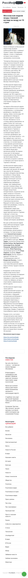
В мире (7, 453)
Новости (8, 472)
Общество (8, 480)
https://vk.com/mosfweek (11, 337)
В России (8, 543)
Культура (8, 465)
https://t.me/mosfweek (10, 341)
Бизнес (14, 7)
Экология (20, 7)
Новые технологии (11, 476)
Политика (8, 484)
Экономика (8, 438)
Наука (7, 469)
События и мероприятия (13, 524)
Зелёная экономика (11, 558)
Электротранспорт (11, 442)
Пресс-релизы (9, 499)
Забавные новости (11, 554)
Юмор (7, 550)
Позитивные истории (12, 491)
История (8, 461)
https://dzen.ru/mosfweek (11, 339)
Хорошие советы (10, 457)
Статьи (7, 528)
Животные (8, 562)
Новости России (10, 450)
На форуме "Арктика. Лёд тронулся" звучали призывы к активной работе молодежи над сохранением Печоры (12, 410)
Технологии (9, 531)
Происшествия (10, 510)
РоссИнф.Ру (10, 3)
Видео (7, 547)
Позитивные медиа (11, 495)
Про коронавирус (10, 507)
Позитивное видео (11, 488)
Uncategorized (9, 535)
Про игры (8, 503)
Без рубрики (7, 7)
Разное (7, 520)
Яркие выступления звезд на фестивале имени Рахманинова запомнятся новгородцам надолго (12, 389)
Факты (7, 446)
